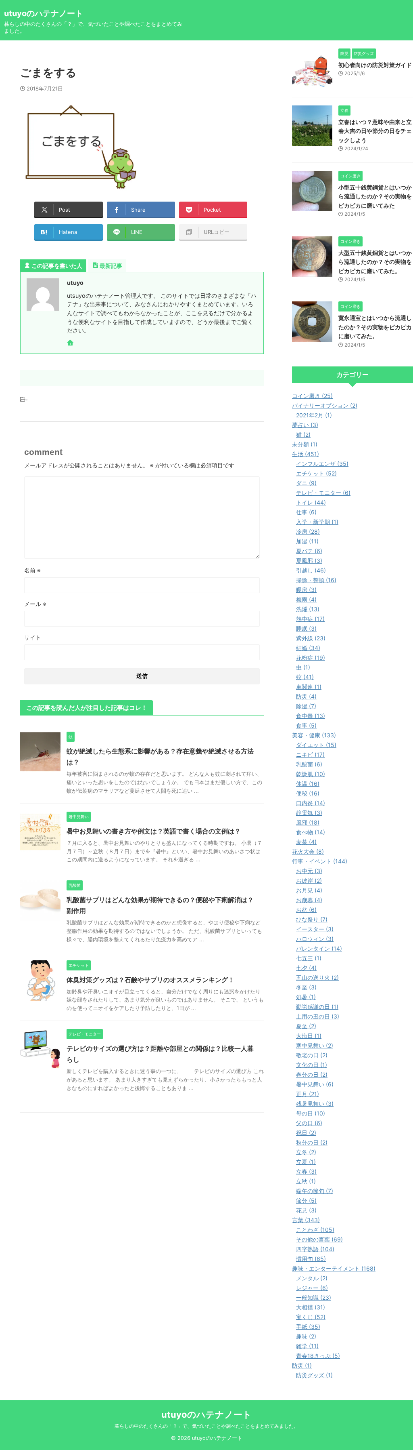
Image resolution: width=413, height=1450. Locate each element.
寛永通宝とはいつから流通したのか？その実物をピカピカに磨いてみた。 (375, 326)
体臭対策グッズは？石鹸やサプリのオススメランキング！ (150, 980)
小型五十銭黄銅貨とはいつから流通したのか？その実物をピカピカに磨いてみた (375, 196)
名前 (32, 570)
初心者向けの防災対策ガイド (375, 64)
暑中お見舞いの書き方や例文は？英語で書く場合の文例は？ (154, 831)
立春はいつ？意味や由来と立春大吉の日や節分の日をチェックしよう (375, 130)
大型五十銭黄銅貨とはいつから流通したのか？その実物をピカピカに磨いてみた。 (375, 261)
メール (35, 603)
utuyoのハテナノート (43, 13)
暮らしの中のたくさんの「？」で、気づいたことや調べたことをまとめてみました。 (206, 1426)
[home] (71, 343)
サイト (32, 637)
